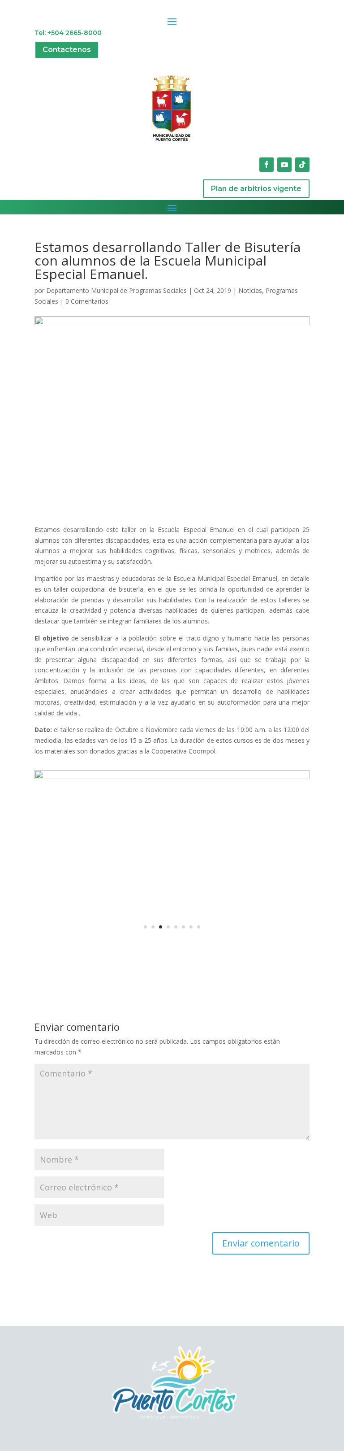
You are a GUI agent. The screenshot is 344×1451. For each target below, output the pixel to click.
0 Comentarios (86, 301)
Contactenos (67, 49)
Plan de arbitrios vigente (256, 188)
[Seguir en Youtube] (284, 164)
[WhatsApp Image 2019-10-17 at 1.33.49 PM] (172, 944)
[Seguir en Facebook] (266, 164)
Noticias (250, 290)
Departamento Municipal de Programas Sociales (116, 290)
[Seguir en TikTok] (302, 164)
